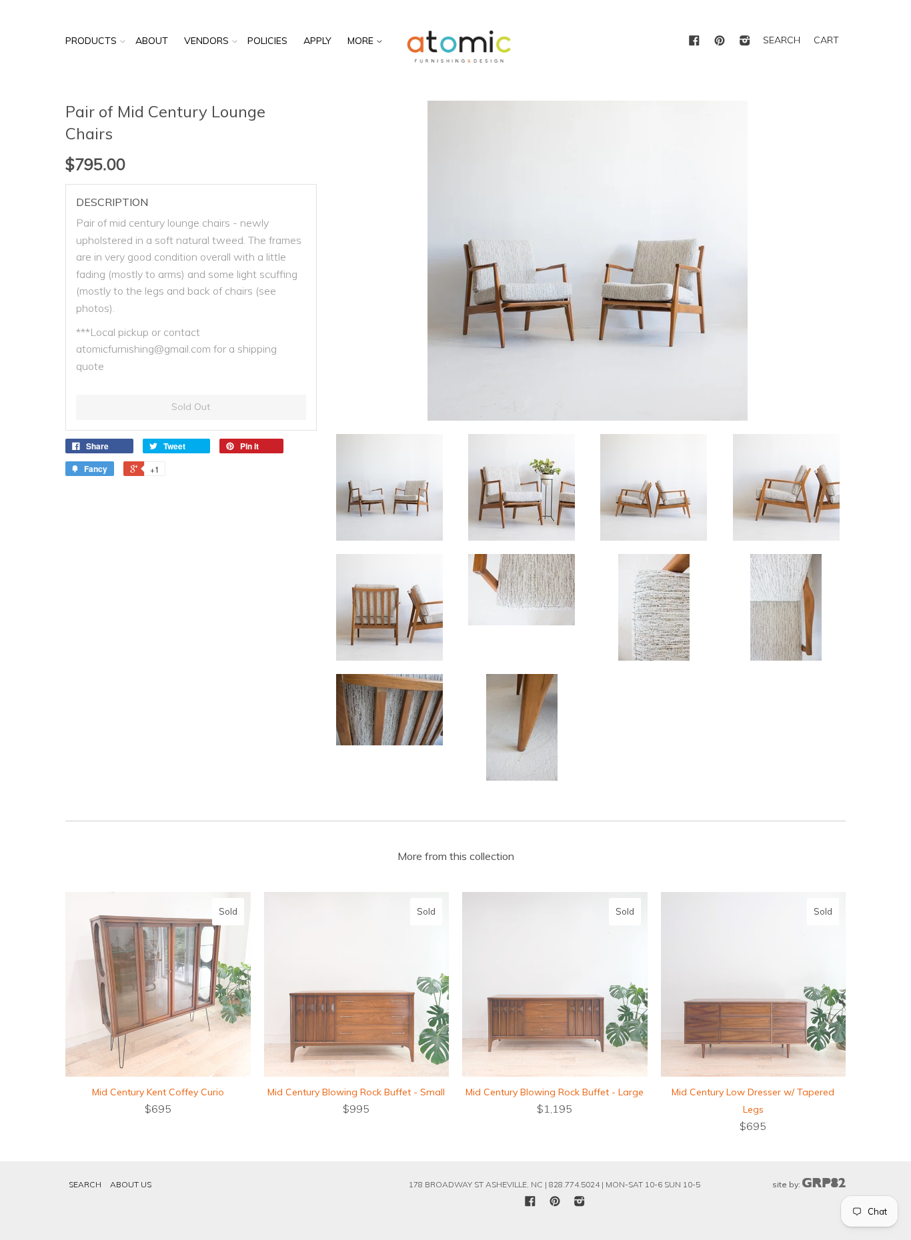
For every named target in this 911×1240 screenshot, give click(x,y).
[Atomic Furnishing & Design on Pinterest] (719, 41)
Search (85, 1184)
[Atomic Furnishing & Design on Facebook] (694, 41)
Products (91, 41)
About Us (130, 1184)
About (151, 41)
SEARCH (781, 40)
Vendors (206, 41)
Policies (267, 41)
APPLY (317, 41)
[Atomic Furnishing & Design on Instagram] (745, 41)
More (361, 41)
